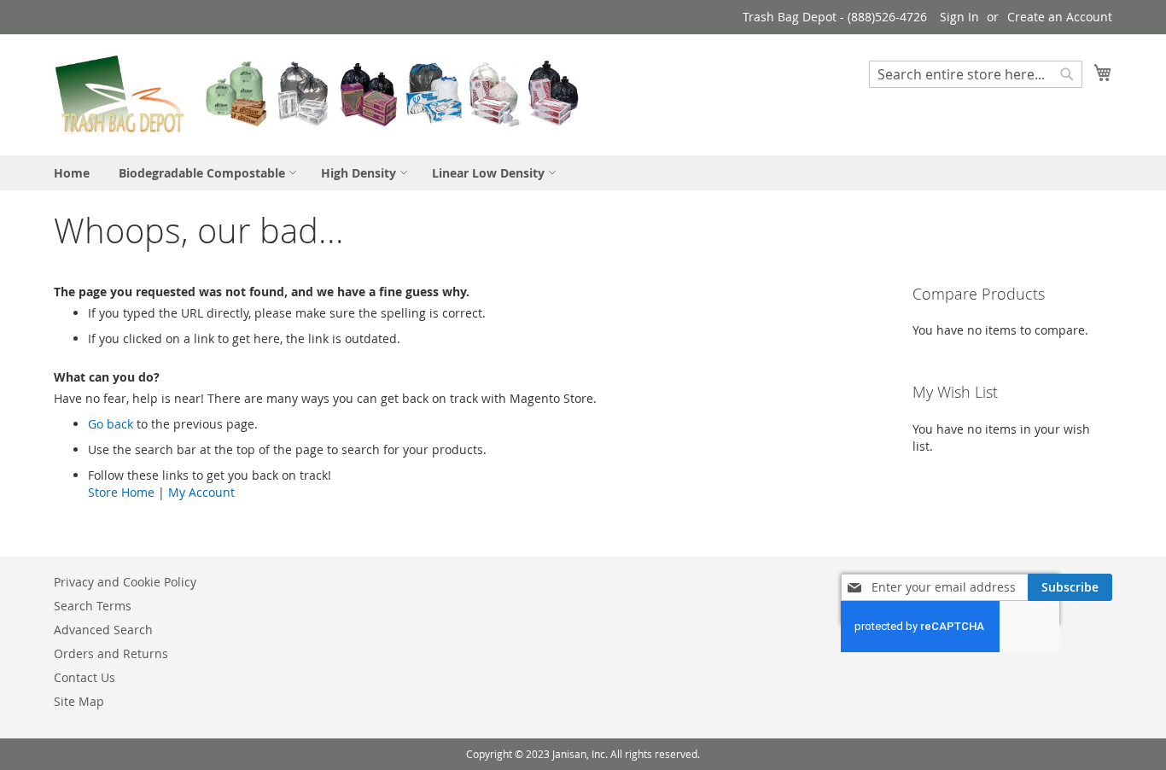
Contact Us (84, 677)
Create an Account (1059, 17)
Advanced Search (103, 629)
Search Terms (92, 606)
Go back (110, 424)
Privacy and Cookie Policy (125, 582)
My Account (201, 492)
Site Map (79, 701)
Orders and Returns (111, 653)
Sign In (959, 17)
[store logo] (318, 94)
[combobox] (975, 74)
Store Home (121, 492)
